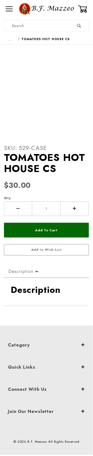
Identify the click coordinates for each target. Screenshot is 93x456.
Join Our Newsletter (31, 411)
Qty (7, 198)
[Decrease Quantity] (18, 209)
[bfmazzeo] (46, 8)
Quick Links (21, 367)
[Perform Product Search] (79, 25)
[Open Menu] (9, 9)
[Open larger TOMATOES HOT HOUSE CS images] (46, 90)
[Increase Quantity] (75, 209)
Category (19, 345)
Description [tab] (20, 271)
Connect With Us (27, 389)
